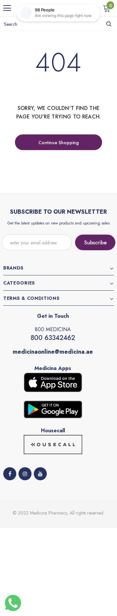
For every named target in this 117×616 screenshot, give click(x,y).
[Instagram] (25, 473)
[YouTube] (40, 473)
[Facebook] (9, 473)
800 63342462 (53, 338)
